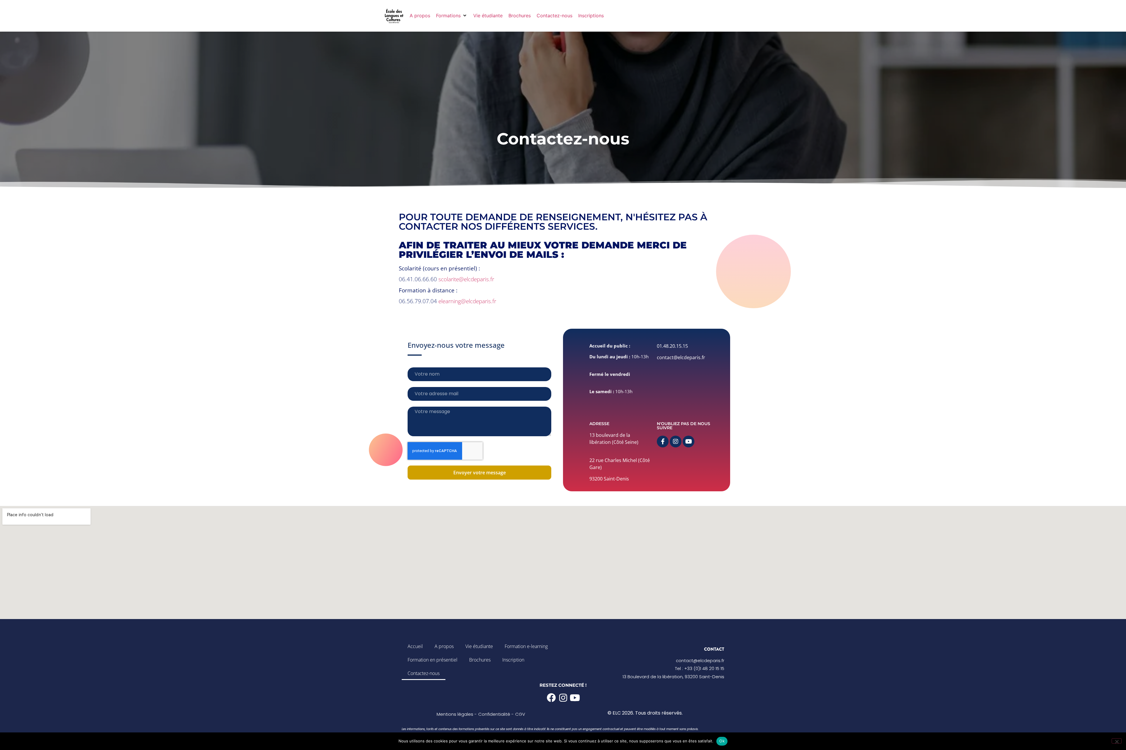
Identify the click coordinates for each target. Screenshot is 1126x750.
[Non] (1117, 741)
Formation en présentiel (432, 660)
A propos (444, 646)
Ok (722, 741)
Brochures (480, 660)
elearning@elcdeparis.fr (467, 301)
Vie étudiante (479, 646)
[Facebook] (551, 697)
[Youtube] (688, 441)
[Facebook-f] (663, 441)
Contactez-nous (424, 673)
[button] (451, 16)
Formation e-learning (526, 646)
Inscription (513, 660)
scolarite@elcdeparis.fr (466, 279)
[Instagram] (675, 441)
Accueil (415, 646)
